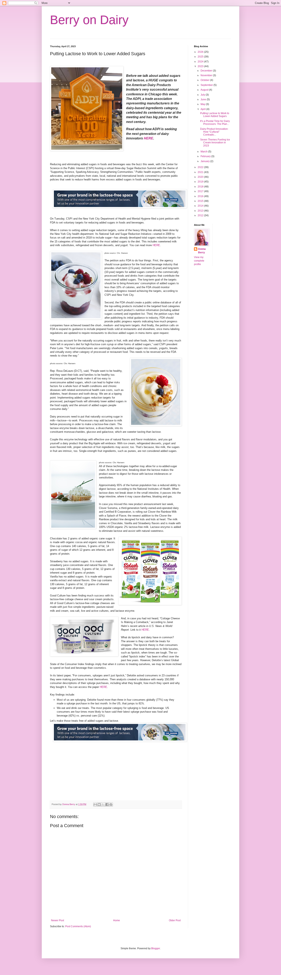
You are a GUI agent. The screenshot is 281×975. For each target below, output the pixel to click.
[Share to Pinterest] (111, 804)
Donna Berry (202, 251)
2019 (201, 181)
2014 (201, 205)
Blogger (155, 948)
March (204, 151)
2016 (201, 196)
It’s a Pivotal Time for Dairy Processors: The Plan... (215, 122)
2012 (201, 215)
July (203, 94)
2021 (201, 172)
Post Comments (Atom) (78, 926)
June (204, 99)
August (205, 89)
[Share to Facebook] (107, 804)
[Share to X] (103, 804)
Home (116, 920)
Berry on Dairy (89, 20)
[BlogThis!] (99, 804)
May (203, 104)
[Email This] (95, 804)
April (203, 109)
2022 (201, 167)
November (207, 75)
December (207, 70)
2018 (201, 186)
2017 (201, 191)
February (206, 156)
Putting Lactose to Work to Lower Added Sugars (214, 115)
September (207, 85)
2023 (201, 66)
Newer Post (57, 920)
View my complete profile (199, 261)
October (205, 80)
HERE (148, 138)
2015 (201, 201)
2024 (201, 61)
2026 (201, 51)
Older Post (175, 920)
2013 (201, 210)
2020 (201, 176)
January (205, 161)
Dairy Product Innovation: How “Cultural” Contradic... (214, 131)
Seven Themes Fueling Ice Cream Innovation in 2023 (215, 142)
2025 (201, 56)
